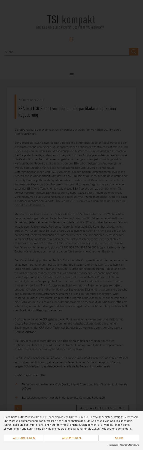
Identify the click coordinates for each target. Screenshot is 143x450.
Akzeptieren (71, 438)
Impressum (113, 445)
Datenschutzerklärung (129, 445)
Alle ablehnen (24, 438)
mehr (119, 438)
